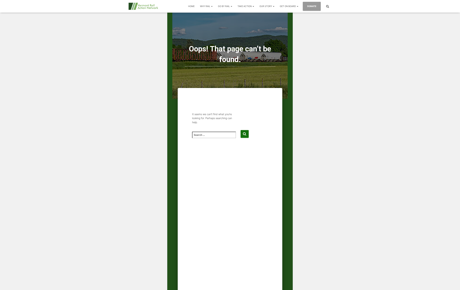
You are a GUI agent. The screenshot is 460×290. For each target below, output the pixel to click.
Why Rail (205, 6)
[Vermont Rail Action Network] (143, 6)
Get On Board (288, 6)
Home (191, 6)
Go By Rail (224, 6)
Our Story (266, 6)
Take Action (245, 6)
